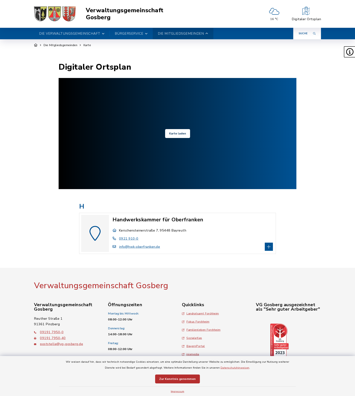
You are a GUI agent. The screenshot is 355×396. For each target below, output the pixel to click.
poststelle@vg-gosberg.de (61, 344)
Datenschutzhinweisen (235, 368)
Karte (87, 45)
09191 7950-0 (52, 332)
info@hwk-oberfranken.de (139, 246)
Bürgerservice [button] (129, 33)
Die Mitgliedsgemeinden (60, 45)
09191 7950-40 (53, 338)
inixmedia (192, 354)
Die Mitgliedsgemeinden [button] (181, 33)
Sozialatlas (194, 338)
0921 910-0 (128, 238)
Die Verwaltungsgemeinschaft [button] (69, 33)
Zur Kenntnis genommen (177, 379)
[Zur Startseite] (36, 45)
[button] (349, 51)
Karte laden (177, 134)
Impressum (177, 391)
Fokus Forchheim (197, 322)
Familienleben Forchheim (203, 330)
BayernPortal (195, 346)
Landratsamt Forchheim (202, 314)
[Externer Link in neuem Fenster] (279, 340)
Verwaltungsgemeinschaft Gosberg (124, 14)
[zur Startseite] (55, 14)
